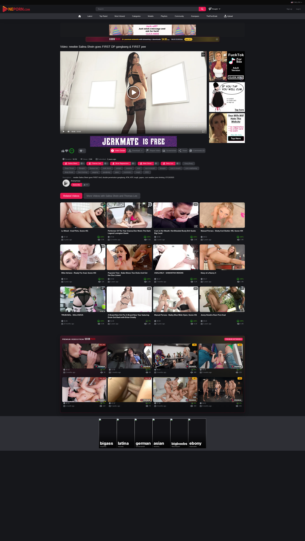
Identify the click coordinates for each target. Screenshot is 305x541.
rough (138, 172)
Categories (136, 16)
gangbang (106, 172)
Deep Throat (69, 168)
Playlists (164, 16)
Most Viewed (120, 16)
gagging (95, 172)
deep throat (69, 172)
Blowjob (82, 168)
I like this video (62, 150)
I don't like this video (66, 150)
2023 (147, 172)
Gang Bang (189, 163)
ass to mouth (150, 168)
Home (80, 16)
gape (117, 172)
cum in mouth (175, 168)
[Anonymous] (66, 183)
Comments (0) (199, 151)
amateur (129, 168)
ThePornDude (211, 16)
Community (179, 16)
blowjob (162, 168)
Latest (89, 16)
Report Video (155, 151)
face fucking (82, 172)
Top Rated (103, 16)
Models (151, 16)
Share (184, 151)
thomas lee (94, 168)
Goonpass (195, 16)
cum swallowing (191, 168)
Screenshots (171, 151)
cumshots (127, 172)
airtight (118, 168)
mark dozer (107, 168)
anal (138, 168)
